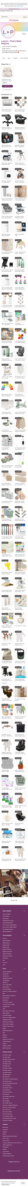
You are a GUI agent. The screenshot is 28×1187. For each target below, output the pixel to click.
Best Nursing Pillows (7, 1092)
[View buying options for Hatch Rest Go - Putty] (21, 619)
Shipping (5, 1131)
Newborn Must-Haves (7, 978)
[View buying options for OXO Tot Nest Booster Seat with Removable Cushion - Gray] (7, 209)
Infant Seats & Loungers (8, 1024)
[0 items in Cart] (26, 20)
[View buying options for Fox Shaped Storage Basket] (21, 692)
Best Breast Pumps (7, 1081)
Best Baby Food (6, 1066)
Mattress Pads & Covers (8, 1026)
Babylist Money (6, 942)
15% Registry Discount (8, 929)
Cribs (4, 1008)
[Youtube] (22, 1165)
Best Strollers (6, 1098)
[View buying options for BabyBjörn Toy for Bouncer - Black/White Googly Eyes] (7, 727)
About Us (5, 938)
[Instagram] (9, 1165)
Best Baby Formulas (7, 1068)
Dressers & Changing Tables (9, 1017)
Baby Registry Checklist (8, 920)
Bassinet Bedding (7, 989)
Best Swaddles (6, 1100)
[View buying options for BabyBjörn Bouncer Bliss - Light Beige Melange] (21, 138)
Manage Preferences (14, 9)
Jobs (4, 960)
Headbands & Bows (7, 1019)
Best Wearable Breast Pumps (9, 1118)
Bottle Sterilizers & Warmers (9, 995)
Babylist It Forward (7, 953)
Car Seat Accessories (8, 1002)
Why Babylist (6, 918)
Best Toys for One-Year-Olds (9, 1107)
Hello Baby (5, 958)
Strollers (4, 1043)
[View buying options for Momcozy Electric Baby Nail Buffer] (7, 227)
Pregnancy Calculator (7, 1120)
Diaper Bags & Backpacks (9, 1011)
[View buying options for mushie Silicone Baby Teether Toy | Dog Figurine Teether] (21, 405)
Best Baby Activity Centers (9, 1059)
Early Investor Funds (7, 956)
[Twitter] (19, 1165)
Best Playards (6, 1094)
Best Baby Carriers (7, 1063)
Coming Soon (6, 976)
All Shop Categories (7, 971)
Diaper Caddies (6, 1013)
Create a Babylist (6, 914)
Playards (5, 1035)
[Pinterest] (16, 1165)
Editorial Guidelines (7, 1153)
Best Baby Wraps (7, 1074)
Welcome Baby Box (7, 931)
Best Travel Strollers (7, 1111)
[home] (14, 908)
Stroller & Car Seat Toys (8, 1039)
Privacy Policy (19, 6)
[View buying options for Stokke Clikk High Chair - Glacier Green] (21, 156)
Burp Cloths (5, 1000)
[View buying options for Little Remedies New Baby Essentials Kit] (21, 547)
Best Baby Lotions (7, 1070)
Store (9, 58)
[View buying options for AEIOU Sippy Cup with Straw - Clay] (21, 799)
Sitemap (4, 1149)
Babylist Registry (6, 940)
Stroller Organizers (7, 1041)
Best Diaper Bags (7, 1085)
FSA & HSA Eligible (7, 984)
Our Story (5, 962)
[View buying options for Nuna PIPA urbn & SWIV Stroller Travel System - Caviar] (7, 672)
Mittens (4, 1028)
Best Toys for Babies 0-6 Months (10, 1105)
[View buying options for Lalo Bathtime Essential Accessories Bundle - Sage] (7, 423)
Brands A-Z (5, 982)
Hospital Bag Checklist (8, 922)
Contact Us (5, 1129)
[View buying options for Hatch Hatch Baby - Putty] (21, 227)
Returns (4, 1134)
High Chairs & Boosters (8, 1021)
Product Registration (7, 1145)
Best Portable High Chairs (8, 1096)
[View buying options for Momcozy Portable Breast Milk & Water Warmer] (21, 263)
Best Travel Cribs (7, 1109)
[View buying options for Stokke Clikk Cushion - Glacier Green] (21, 781)
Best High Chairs (6, 1090)
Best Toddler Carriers (7, 1103)
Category (15, 58)
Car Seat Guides (6, 1057)
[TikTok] (5, 1165)
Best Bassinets (6, 1076)
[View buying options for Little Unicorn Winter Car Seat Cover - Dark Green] (21, 654)
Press (4, 964)
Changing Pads (6, 1006)
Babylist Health (6, 945)
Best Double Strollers (7, 1087)
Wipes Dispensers (7, 1048)
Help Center (5, 1127)
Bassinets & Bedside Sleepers (9, 991)
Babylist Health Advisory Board (10, 1136)
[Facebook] (12, 1165)
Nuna (4, 1032)
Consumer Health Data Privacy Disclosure (12, 1142)
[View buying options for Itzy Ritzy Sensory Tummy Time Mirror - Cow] (21, 174)
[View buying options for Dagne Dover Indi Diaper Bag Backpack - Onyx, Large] (21, 727)
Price (3, 58)
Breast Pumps (6, 997)
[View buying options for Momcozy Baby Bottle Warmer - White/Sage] (7, 280)
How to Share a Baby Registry (9, 927)
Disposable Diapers (7, 1015)
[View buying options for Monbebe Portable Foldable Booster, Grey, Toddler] (21, 209)
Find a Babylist (6, 916)
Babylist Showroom (7, 949)
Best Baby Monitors (7, 1072)
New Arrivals (5, 973)
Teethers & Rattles (7, 1045)
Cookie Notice (6, 1151)
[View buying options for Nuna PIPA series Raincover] (21, 816)
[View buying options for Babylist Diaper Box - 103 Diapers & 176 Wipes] (7, 852)
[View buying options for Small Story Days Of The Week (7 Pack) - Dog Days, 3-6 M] (21, 369)
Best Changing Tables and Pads (10, 1083)
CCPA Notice (6, 1147)
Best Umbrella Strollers (8, 1116)
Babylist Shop (6, 947)
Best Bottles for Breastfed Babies (10, 1079)
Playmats (5, 1037)
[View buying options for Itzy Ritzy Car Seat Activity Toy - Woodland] (7, 636)
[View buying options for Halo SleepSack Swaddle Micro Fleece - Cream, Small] (21, 387)
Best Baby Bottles (7, 1061)
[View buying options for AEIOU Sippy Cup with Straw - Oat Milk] (7, 816)
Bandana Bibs (6, 987)
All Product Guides (7, 1055)
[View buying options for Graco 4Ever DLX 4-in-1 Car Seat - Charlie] (21, 352)
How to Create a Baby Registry (10, 925)
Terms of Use (6, 1138)
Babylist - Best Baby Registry (14, 20)
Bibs (4, 993)
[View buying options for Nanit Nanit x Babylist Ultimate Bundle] (7, 156)
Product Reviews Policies (8, 1155)
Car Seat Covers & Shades (9, 1004)
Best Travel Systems (7, 1113)
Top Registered (6, 980)
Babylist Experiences (7, 951)
